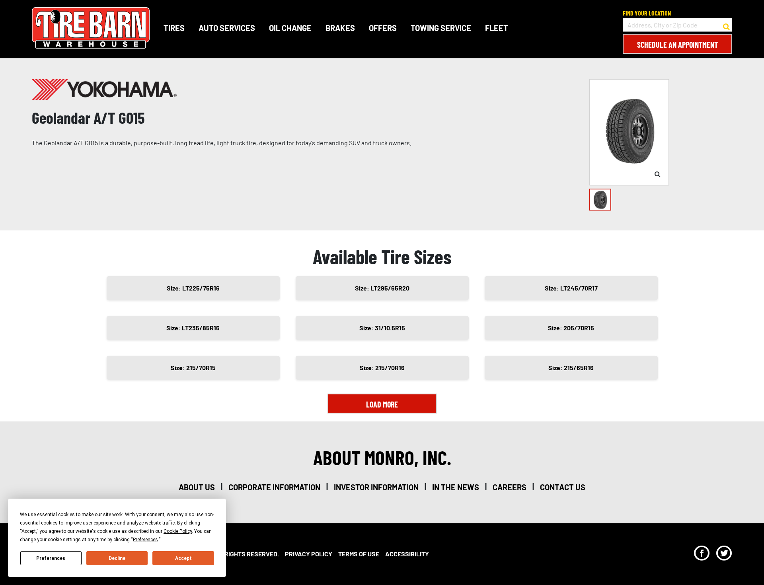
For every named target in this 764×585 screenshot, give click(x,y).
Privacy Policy (308, 554)
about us (197, 487)
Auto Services (227, 28)
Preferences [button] (145, 539)
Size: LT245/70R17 (571, 288)
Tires (174, 28)
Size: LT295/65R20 (382, 288)
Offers (383, 28)
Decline (117, 558)
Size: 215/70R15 (193, 367)
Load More (382, 404)
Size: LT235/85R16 (193, 328)
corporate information (274, 487)
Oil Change (290, 28)
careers (509, 487)
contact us (562, 487)
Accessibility (407, 554)
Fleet (496, 28)
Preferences (50, 558)
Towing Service (441, 28)
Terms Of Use (358, 554)
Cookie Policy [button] (178, 531)
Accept (183, 558)
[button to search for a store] (726, 25)
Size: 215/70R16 (382, 367)
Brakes (340, 28)
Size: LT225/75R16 (193, 288)
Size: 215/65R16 (571, 367)
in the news (455, 487)
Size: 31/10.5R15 (382, 328)
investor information (376, 487)
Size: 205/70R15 (571, 328)
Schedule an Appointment (677, 44)
